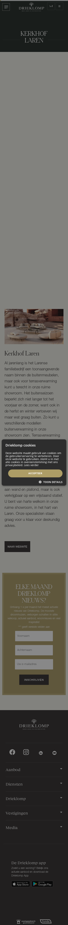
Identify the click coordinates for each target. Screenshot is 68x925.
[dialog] (34, 462)
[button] (51, 482)
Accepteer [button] (35, 473)
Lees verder (31, 465)
